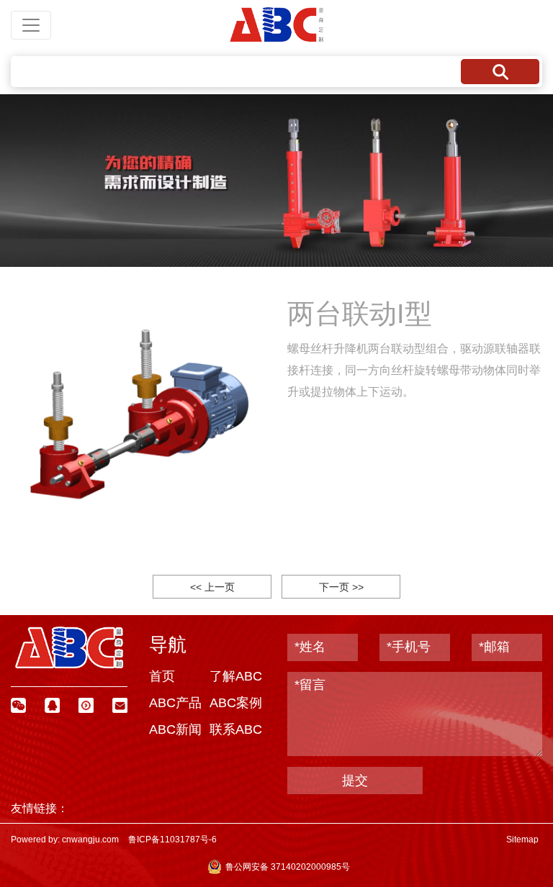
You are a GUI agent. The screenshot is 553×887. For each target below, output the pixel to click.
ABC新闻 (175, 729)
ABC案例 (236, 703)
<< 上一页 (212, 587)
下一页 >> (341, 587)
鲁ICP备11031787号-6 (172, 839)
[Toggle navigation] (31, 25)
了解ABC (236, 676)
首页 (162, 676)
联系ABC (236, 729)
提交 (355, 780)
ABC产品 (175, 703)
